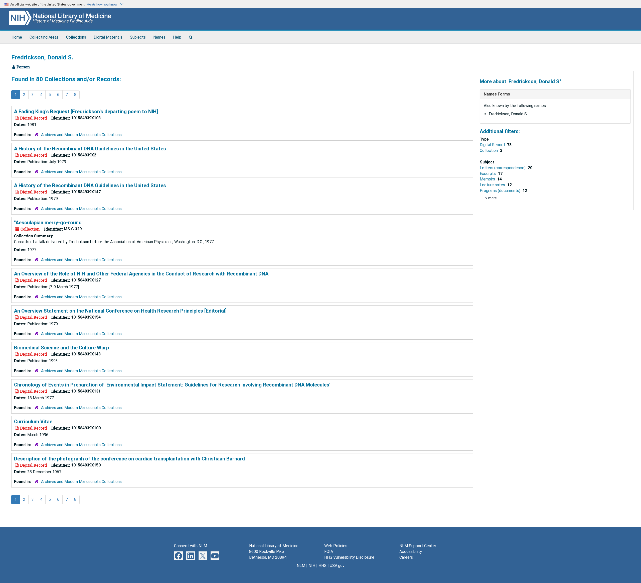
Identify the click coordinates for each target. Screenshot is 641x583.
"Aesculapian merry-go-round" (48, 223)
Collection (489, 150)
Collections (76, 37)
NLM (301, 565)
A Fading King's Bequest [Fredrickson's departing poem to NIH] (86, 112)
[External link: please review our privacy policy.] (178, 555)
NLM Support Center (417, 545)
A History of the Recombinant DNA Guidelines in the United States (90, 149)
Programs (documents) (500, 190)
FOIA (328, 551)
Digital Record (493, 144)
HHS (322, 565)
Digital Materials (108, 37)
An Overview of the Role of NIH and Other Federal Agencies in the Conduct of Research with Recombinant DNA (141, 274)
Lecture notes (493, 184)
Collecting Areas (44, 37)
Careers (406, 557)
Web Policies (335, 545)
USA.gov (337, 565)
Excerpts (488, 173)
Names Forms (497, 94)
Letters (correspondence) (503, 167)
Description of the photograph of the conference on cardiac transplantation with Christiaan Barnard (129, 459)
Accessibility (410, 551)
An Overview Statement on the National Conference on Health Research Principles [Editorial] (120, 311)
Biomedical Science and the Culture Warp (61, 348)
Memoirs (488, 179)
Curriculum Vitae (33, 422)
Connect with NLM (190, 545)
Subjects (138, 37)
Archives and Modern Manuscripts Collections (81, 134)
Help (177, 37)
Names (159, 37)
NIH (311, 565)
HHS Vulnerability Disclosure (349, 557)
